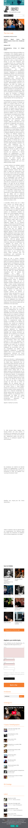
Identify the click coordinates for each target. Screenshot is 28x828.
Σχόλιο (14, 647)
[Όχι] (26, 823)
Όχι (17, 825)
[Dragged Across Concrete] (19, 621)
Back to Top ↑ (14, 685)
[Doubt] (8, 607)
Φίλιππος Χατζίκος (16, 799)
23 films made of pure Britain (18, 609)
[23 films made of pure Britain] (19, 607)
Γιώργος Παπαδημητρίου (17, 29)
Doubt (5, 608)
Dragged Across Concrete (18, 623)
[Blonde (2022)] (19, 594)
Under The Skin (7, 622)
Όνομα (9, 658)
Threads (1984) (7, 595)
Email (9, 662)
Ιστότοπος (6, 666)
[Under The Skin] (8, 621)
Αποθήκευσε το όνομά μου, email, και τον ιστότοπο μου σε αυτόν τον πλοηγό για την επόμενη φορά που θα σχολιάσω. (14, 674)
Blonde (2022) (18, 595)
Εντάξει (12, 825)
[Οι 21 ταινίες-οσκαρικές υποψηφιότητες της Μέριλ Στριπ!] (8, 577)
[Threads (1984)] (8, 594)
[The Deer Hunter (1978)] (19, 577)
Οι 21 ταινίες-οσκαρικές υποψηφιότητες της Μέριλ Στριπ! (8, 581)
